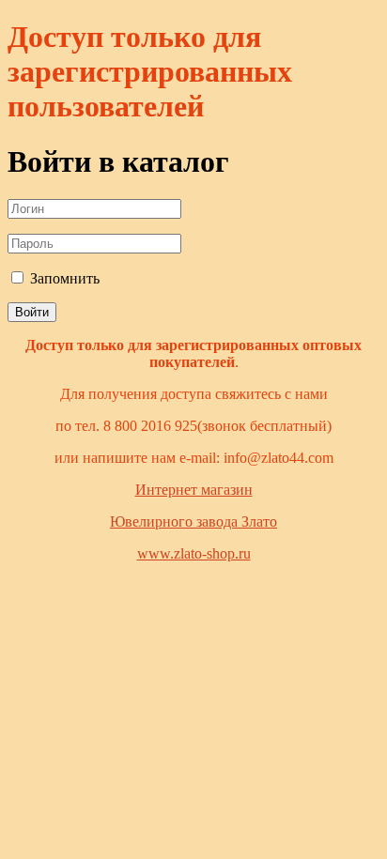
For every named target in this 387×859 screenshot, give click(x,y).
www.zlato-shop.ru (194, 553)
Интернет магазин (194, 490)
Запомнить (63, 278)
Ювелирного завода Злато (193, 521)
